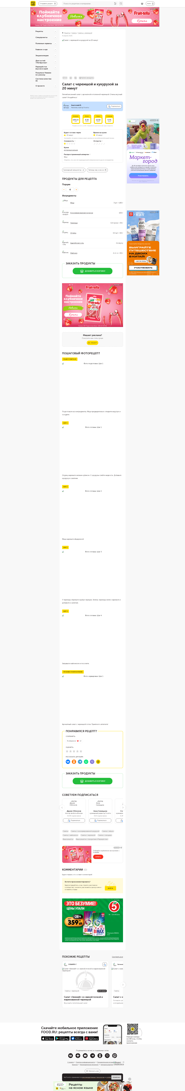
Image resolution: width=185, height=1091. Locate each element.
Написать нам (94, 1071)
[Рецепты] (55, 31)
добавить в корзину (95, 271)
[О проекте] (55, 86)
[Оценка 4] (77, 751)
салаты (65, 831)
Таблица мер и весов (96, 170)
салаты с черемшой (88, 835)
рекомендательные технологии (93, 1077)
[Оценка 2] (70, 751)
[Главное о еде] (55, 49)
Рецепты (39, 31)
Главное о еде (42, 49)
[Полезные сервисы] (55, 43)
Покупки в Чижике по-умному (43, 74)
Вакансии (75, 1064)
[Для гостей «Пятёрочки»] (55, 61)
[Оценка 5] (81, 751)
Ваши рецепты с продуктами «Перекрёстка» (92, 839)
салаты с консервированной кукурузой (85, 831)
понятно (116, 1077)
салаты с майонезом (70, 835)
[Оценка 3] (74, 751)
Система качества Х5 (43, 80)
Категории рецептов (107, 1064)
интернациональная (71, 150)
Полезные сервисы (44, 43)
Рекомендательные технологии (89, 1064)
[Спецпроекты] (55, 37)
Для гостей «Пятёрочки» (41, 62)
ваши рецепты (68, 839)
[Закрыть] (123, 1062)
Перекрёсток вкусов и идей (42, 68)
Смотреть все (117, 957)
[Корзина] (142, 4)
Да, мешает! (92, 343)
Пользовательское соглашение (106, 1062)
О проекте (40, 86)
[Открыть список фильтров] (115, 3)
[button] (62, 807)
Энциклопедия (42, 56)
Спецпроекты (41, 37)
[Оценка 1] (67, 751)
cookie (108, 1077)
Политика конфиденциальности (85, 1062)
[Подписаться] (104, 964)
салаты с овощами (105, 835)
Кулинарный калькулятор (73, 170)
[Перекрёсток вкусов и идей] (55, 67)
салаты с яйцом (108, 831)
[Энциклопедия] (55, 55)
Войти (110, 888)
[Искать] (121, 3)
